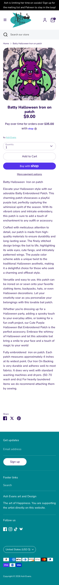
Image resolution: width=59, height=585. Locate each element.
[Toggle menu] (5, 20)
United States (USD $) (18, 549)
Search (7, 485)
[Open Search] (5, 34)
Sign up (15, 462)
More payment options (29, 174)
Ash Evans (11, 137)
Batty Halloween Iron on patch (27, 43)
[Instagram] (10, 529)
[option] (29, 74)
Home (6, 43)
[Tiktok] (16, 529)
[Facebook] (5, 529)
